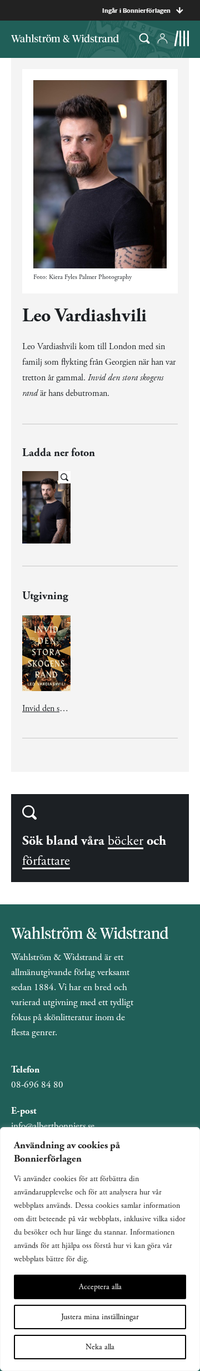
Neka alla (100, 1347)
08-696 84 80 (37, 1085)
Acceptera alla (100, 1287)
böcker (125, 841)
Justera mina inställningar (100, 1317)
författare (46, 861)
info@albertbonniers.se (52, 1126)
